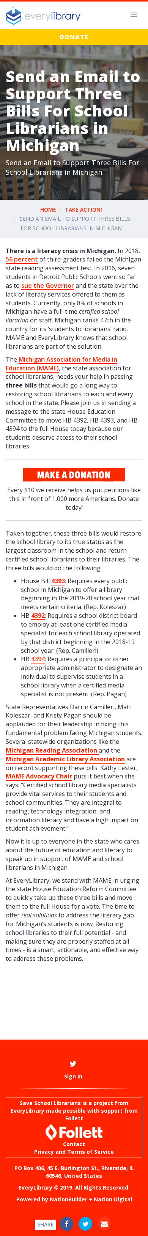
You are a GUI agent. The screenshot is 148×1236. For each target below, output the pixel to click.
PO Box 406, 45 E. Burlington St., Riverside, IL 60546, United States (74, 1171)
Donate (74, 37)
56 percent (22, 259)
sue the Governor (47, 285)
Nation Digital (113, 1199)
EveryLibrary (27, 1110)
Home (48, 209)
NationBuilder (68, 1199)
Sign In (73, 1076)
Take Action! (83, 209)
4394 (38, 659)
